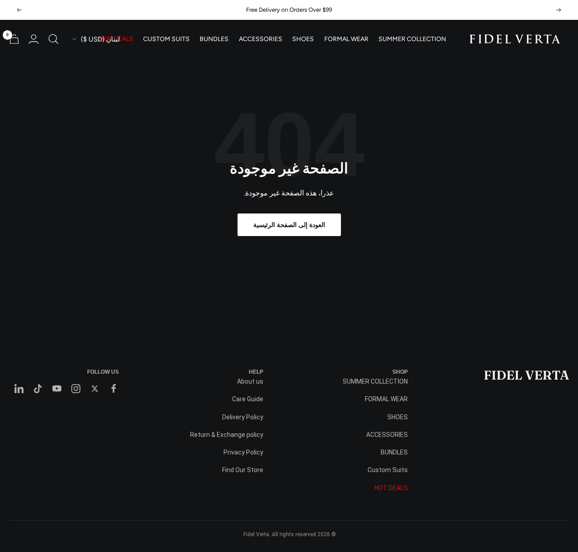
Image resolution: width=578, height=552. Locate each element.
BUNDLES (214, 39)
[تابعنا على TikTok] (38, 389)
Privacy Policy (243, 452)
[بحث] (53, 39)
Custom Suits (166, 39)
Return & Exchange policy (226, 434)
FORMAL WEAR (346, 39)
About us (250, 381)
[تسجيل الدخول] (33, 39)
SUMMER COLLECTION (412, 39)
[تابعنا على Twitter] (95, 389)
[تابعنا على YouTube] (57, 389)
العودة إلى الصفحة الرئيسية (289, 224)
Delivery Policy (242, 417)
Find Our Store (242, 469)
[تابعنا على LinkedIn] (19, 389)
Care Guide (247, 399)
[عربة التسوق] (14, 39)
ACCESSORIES (260, 39)
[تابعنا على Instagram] (76, 389)
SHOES (303, 39)
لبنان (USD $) (100, 39)
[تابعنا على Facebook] (114, 389)
